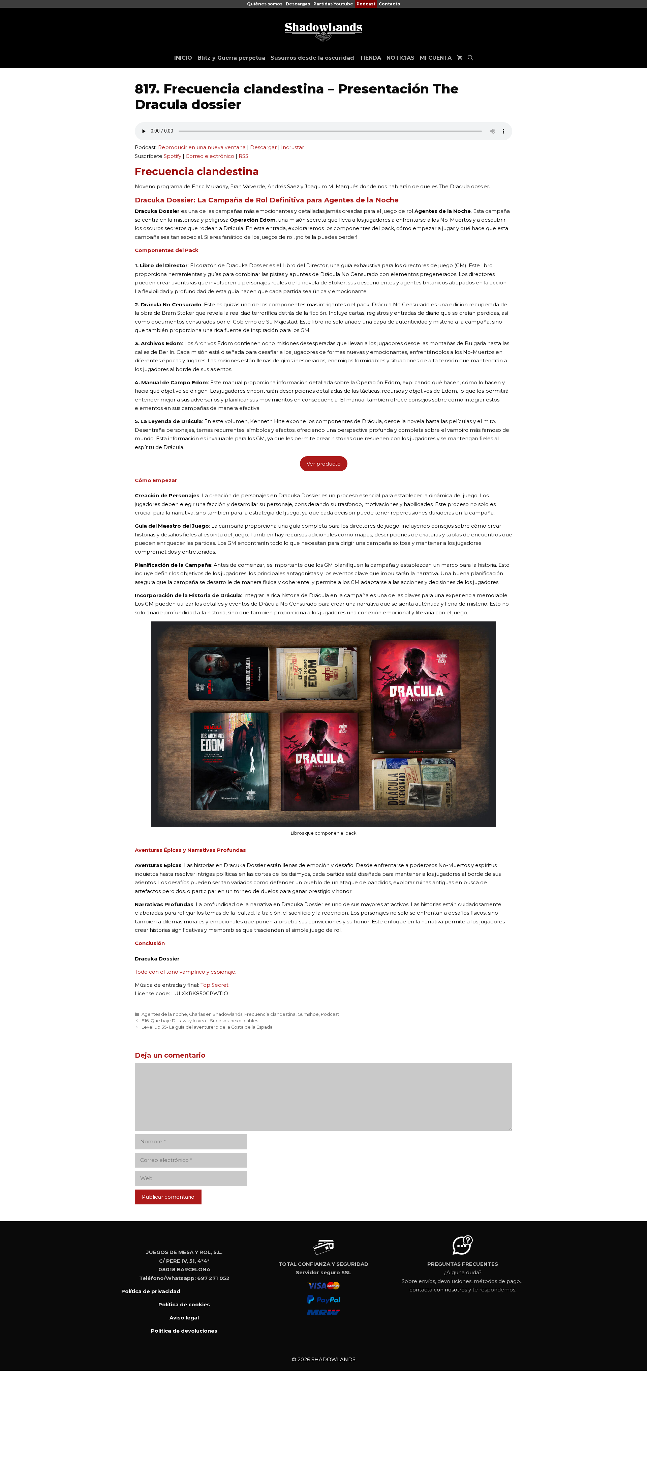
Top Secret (214, 985)
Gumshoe (308, 1014)
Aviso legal (184, 1317)
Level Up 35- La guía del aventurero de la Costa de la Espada (207, 1027)
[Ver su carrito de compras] (459, 58)
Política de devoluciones (184, 1331)
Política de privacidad (150, 1291)
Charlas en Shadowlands (215, 1014)
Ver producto (324, 464)
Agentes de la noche (164, 1014)
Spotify (172, 156)
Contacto (389, 3)
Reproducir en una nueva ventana (202, 147)
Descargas (298, 3)
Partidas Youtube (333, 3)
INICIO (183, 58)
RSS (243, 156)
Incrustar (292, 147)
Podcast (366, 3)
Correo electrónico (210, 156)
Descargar (263, 147)
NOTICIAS (400, 58)
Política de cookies (184, 1304)
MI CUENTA (436, 58)
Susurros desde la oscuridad (312, 58)
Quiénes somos (264, 3)
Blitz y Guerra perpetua (231, 58)
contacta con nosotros (438, 1289)
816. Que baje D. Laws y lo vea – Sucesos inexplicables (200, 1020)
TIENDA (370, 58)
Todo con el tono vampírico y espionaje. (185, 972)
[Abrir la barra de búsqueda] (470, 58)
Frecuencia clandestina (270, 1014)
